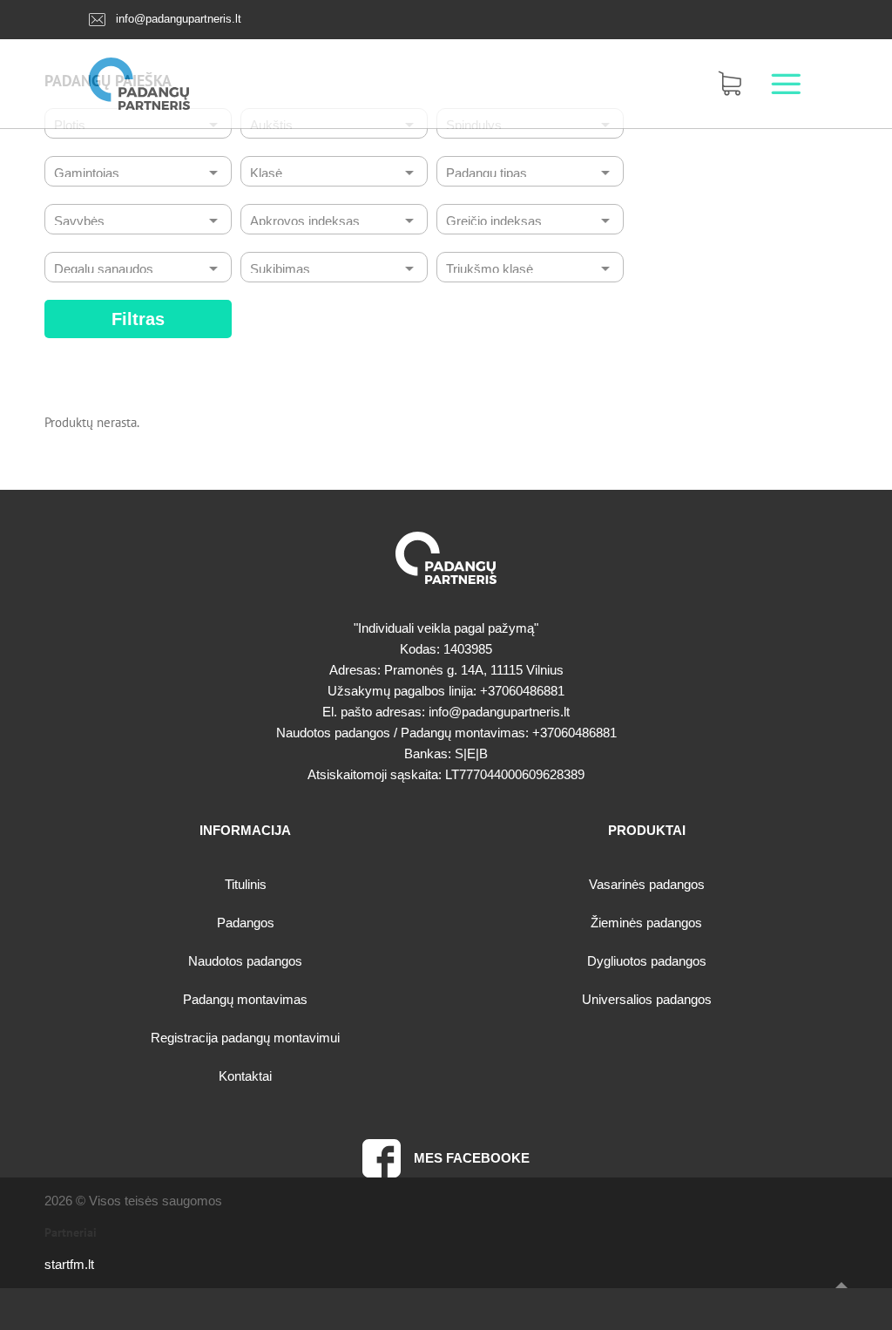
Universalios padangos (647, 999)
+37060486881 (522, 690)
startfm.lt (69, 1264)
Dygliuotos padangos (646, 960)
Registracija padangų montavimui (245, 1037)
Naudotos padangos (245, 960)
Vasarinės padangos (647, 884)
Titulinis (246, 884)
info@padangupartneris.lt (178, 18)
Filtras (138, 319)
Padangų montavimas (245, 999)
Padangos (245, 922)
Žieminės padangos (646, 922)
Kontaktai (245, 1076)
